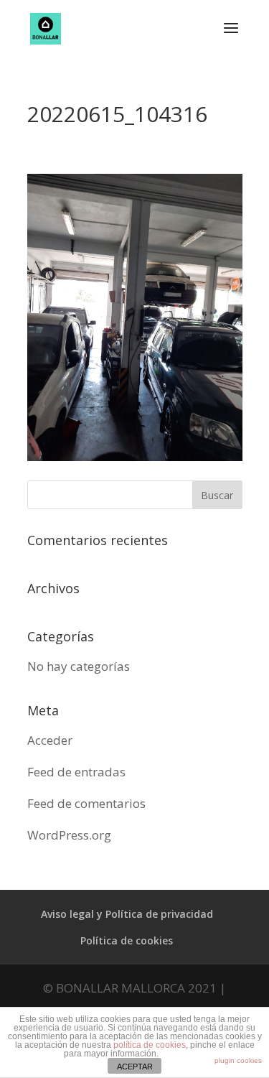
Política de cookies (126, 940)
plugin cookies (238, 1060)
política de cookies (149, 1045)
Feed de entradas (76, 771)
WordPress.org (69, 835)
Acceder (49, 740)
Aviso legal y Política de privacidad (127, 914)
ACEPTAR (135, 1066)
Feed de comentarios (86, 803)
